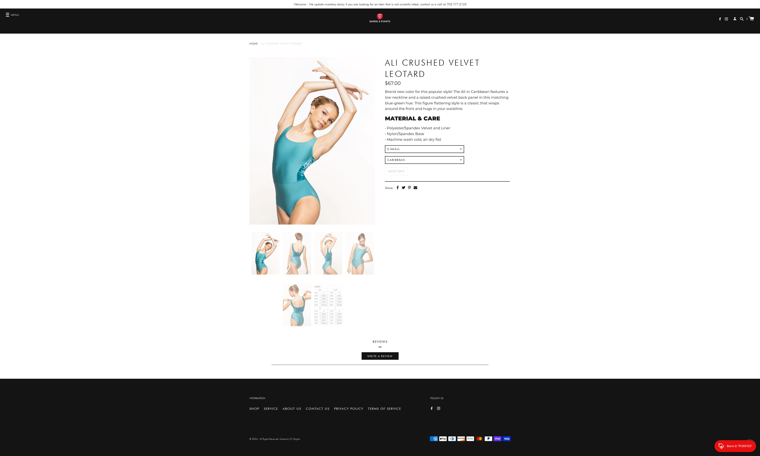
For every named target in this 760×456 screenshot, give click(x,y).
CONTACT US (318, 409)
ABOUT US (292, 409)
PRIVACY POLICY (348, 409)
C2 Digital (294, 438)
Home (254, 43)
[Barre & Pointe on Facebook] (720, 19)
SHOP (254, 409)
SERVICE (271, 409)
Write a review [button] (380, 356)
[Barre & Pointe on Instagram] (726, 19)
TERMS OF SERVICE (384, 409)
